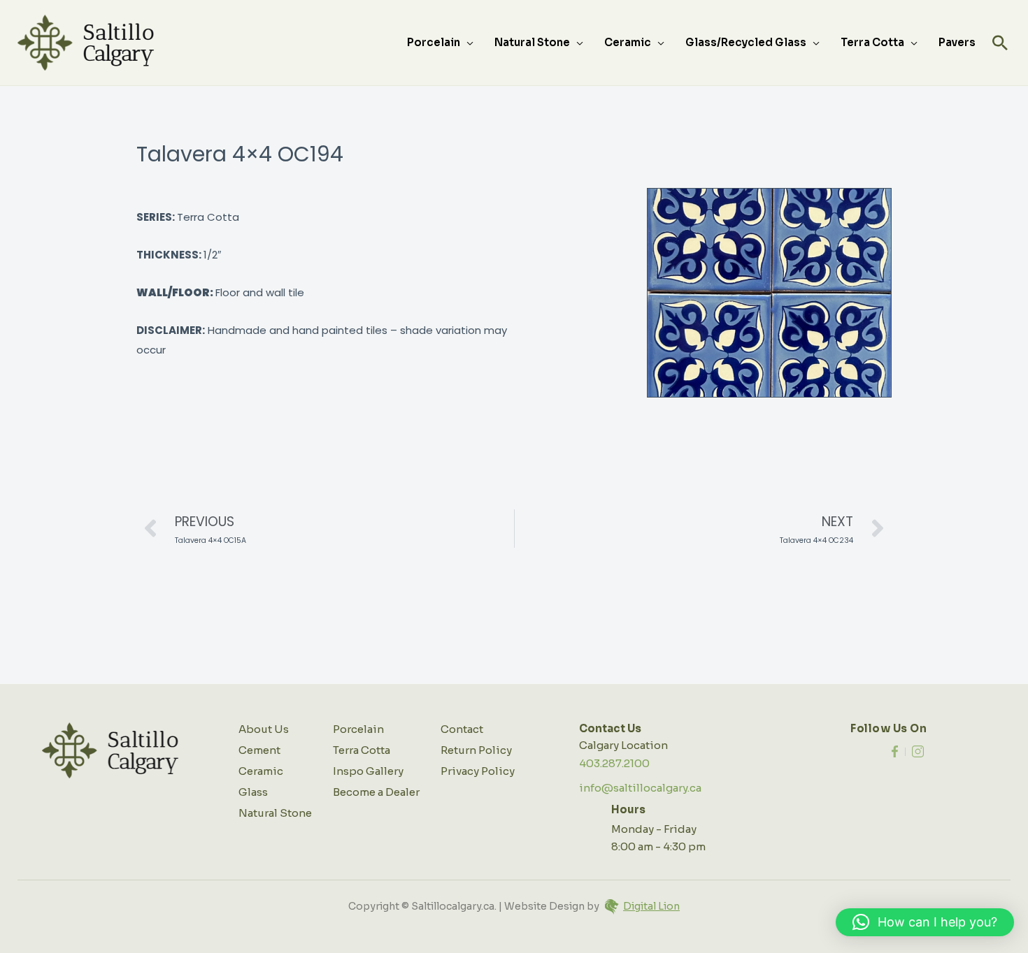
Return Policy (476, 750)
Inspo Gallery (368, 771)
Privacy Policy (478, 771)
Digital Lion (651, 906)
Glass (253, 792)
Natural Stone (532, 42)
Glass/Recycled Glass (745, 42)
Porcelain (433, 42)
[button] (1000, 42)
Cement (259, 750)
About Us (263, 729)
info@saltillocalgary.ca (640, 787)
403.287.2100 (614, 763)
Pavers (957, 42)
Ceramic (627, 42)
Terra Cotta (872, 42)
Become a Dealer (376, 792)
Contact (462, 729)
